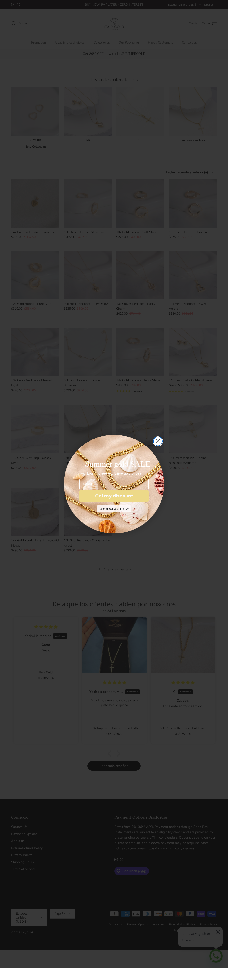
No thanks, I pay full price (114, 508)
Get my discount (114, 496)
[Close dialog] (157, 441)
